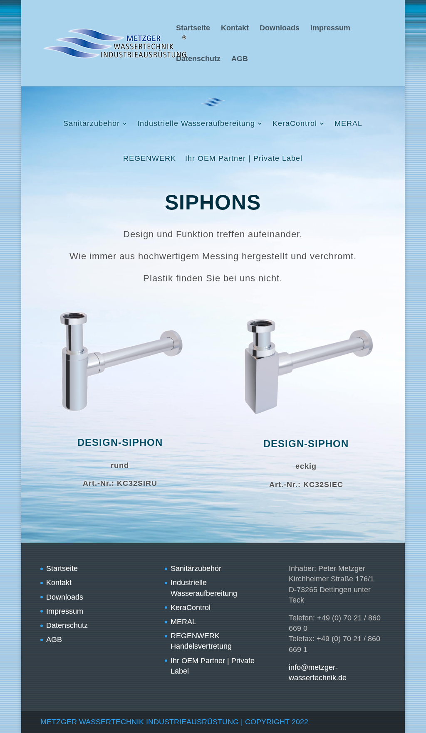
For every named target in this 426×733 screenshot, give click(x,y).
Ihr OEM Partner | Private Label (243, 158)
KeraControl (294, 123)
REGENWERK (149, 158)
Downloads (280, 28)
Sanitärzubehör (91, 123)
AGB (239, 59)
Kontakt (235, 28)
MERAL (348, 123)
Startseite (193, 28)
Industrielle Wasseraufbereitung (196, 123)
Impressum (330, 28)
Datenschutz (198, 59)
